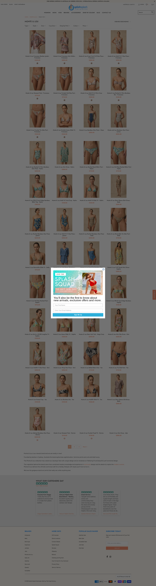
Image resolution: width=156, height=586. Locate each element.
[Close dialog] (103, 269)
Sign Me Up (78, 315)
